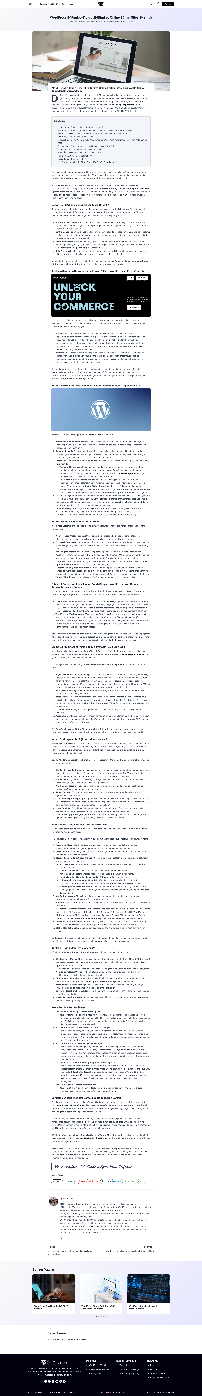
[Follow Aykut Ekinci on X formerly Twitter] (61, 1238)
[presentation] (53, 1288)
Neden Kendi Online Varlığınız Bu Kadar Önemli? (80, 127)
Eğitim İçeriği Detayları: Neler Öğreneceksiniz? (79, 152)
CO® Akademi (73, 21)
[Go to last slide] (36, 1294)
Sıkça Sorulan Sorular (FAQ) (71, 159)
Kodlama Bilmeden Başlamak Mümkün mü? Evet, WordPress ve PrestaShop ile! (95, 130)
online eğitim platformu (123, 104)
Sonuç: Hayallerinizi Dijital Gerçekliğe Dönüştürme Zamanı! (89, 162)
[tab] (96, 1316)
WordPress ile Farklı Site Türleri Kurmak (76, 137)
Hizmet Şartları (156, 1392)
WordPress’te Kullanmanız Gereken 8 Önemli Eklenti (130, 1249)
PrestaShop (77, 1105)
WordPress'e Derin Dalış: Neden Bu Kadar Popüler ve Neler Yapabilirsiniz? (92, 133)
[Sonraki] (166, 1294)
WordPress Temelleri (85, 21)
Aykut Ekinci (67, 1198)
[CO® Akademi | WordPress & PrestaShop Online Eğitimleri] (55, 1362)
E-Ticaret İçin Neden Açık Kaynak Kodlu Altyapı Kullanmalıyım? (70, 1250)
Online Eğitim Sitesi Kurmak (136, 654)
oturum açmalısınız (78, 1339)
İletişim (72, 4)
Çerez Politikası (168, 1392)
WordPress (62, 1105)
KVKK (148, 1392)
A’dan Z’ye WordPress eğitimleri (93, 1226)
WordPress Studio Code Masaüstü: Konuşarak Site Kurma (98, 1307)
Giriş (169, 4)
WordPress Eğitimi (126, 473)
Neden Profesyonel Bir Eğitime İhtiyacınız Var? (79, 149)
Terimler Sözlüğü (47, 4)
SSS (58, 4)
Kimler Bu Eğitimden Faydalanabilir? (75, 156)
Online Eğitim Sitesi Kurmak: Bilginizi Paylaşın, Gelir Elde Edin (86, 146)
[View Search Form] (151, 4)
